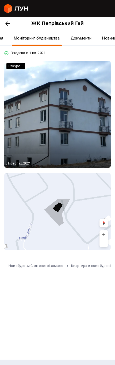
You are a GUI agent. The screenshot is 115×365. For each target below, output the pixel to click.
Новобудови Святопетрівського (36, 266)
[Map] (57, 211)
